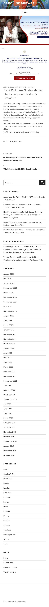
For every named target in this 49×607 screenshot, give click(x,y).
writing (18, 141)
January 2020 (8, 427)
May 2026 (7, 279)
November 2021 (9, 376)
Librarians (7, 493)
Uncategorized (9, 535)
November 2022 (10, 339)
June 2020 (7, 409)
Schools (6, 525)
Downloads (7, 479)
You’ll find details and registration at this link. (21, 132)
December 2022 (10, 335)
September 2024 (10, 302)
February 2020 (9, 423)
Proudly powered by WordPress (14, 601)
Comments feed (10, 567)
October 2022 (9, 344)
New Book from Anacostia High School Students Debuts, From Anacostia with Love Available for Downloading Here (22, 215)
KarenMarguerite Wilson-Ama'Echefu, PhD (20, 247)
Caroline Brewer (19, 3)
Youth (5, 544)
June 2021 (7, 386)
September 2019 (10, 441)
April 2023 (7, 321)
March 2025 (8, 293)
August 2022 (8, 348)
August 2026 (8, 274)
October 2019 (8, 437)
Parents (6, 511)
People (6, 516)
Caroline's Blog (9, 474)
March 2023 (8, 325)
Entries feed (8, 563)
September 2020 (10, 400)
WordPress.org (9, 572)
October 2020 (9, 395)
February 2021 (9, 390)
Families (6, 488)
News (5, 507)
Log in (5, 558)
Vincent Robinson (25, 87)
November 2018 (9, 451)
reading (6, 521)
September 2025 (10, 288)
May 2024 (7, 307)
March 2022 (8, 367)
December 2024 (10, 297)
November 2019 (9, 432)
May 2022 (7, 358)
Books (5, 469)
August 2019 (8, 446)
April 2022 (7, 362)
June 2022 (7, 353)
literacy (6, 502)
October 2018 (8, 455)
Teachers (7, 530)
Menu (26, 12)
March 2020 (8, 418)
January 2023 (8, 330)
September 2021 (10, 381)
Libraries (7, 497)
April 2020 (7, 414)
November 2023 (10, 311)
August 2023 (8, 316)
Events (10, 141)
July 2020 (7, 404)
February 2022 (9, 372)
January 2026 (8, 283)
